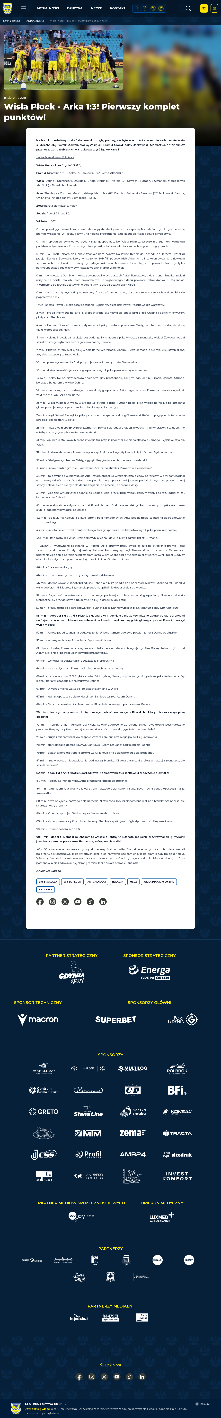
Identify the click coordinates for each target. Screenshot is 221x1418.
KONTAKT (117, 8)
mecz (133, 881)
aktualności (97, 881)
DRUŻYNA (74, 8)
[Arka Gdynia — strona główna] (7, 8)
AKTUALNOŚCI (48, 8)
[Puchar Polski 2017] (145, 8)
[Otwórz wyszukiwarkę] (188, 8)
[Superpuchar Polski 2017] (153, 8)
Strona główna (11, 20)
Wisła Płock (72, 881)
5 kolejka (45, 889)
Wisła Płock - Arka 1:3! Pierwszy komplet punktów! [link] (78, 20)
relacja (117, 881)
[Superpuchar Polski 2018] (161, 8)
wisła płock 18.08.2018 (158, 881)
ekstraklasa (48, 881)
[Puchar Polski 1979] (137, 8)
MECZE (96, 8)
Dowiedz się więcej (38, 1408)
